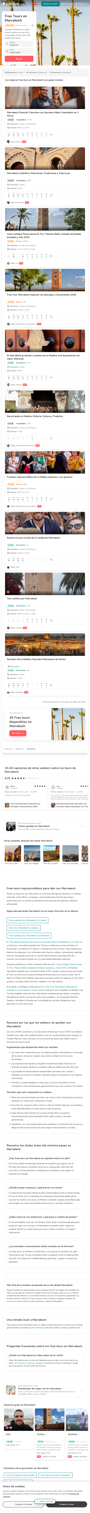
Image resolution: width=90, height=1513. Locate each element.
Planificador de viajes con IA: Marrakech (39, 1388)
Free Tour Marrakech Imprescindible (20, 1475)
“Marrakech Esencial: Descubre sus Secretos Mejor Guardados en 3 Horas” (44, 942)
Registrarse (83, 4)
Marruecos (20, 749)
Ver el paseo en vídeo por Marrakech (29, 1363)
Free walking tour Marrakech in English (27, 920)
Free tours (8, 749)
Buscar (19, 58)
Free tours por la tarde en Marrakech (55, 1475)
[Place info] (32, 25)
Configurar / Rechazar (23, 1504)
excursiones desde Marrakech (19, 1301)
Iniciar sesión (69, 4)
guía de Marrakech (37, 1327)
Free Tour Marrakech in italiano (23, 927)
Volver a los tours (46, 1501)
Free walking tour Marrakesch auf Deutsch (29, 935)
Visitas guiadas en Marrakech (34, 826)
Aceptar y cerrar (66, 1504)
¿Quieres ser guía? (50, 4)
